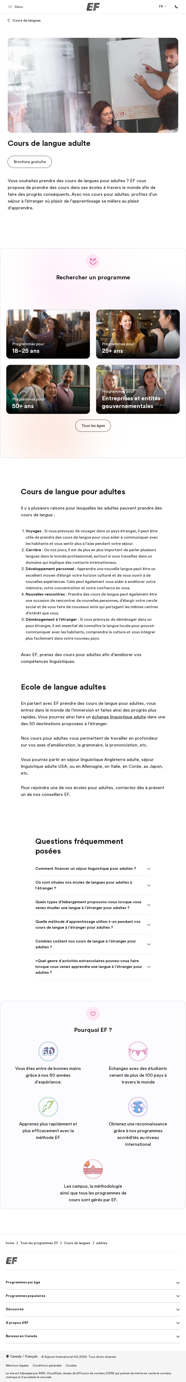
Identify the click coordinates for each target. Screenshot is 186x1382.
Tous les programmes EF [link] (39, 1243)
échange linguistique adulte (119, 717)
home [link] (10, 1243)
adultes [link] (101, 1243)
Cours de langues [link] (77, 1243)
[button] (16, 6)
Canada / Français (24, 1356)
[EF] (93, 7)
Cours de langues (27, 20)
